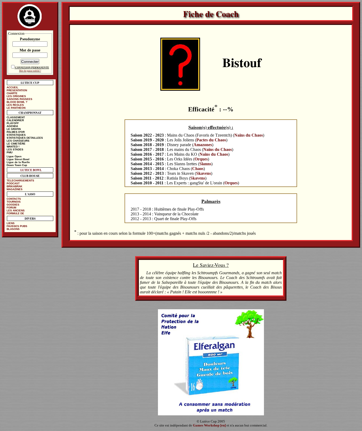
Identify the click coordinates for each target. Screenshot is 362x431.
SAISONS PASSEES (19, 99)
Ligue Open (14, 156)
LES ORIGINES (16, 96)
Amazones (202, 144)
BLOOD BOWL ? (17, 102)
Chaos (198, 168)
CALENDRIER (15, 120)
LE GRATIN (14, 129)
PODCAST (13, 183)
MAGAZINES (15, 189)
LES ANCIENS (16, 210)
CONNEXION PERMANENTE (32, 67)
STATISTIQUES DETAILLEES (25, 137)
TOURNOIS (14, 201)
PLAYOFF (13, 123)
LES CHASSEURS (18, 140)
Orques (201, 159)
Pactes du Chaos (211, 140)
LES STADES (15, 149)
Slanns (205, 164)
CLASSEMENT (16, 117)
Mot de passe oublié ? (30, 70)
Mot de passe (30, 50)
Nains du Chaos (248, 135)
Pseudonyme (30, 39)
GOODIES (13, 204)
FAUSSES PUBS (17, 226)
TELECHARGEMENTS (20, 180)
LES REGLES (15, 104)
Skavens (203, 173)
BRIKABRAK (14, 186)
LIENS (11, 223)
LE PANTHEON (16, 107)
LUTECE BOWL (31, 170)
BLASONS (13, 229)
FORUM (11, 207)
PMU (9, 152)
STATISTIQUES (16, 134)
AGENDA (12, 126)
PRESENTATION (17, 90)
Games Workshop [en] (209, 425)
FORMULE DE (15, 213)
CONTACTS (14, 198)
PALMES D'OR (16, 131)
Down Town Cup (17, 165)
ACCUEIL (12, 87)
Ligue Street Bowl (18, 159)
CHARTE (12, 93)
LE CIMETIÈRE (16, 143)
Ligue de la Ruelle (18, 162)
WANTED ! (13, 146)
